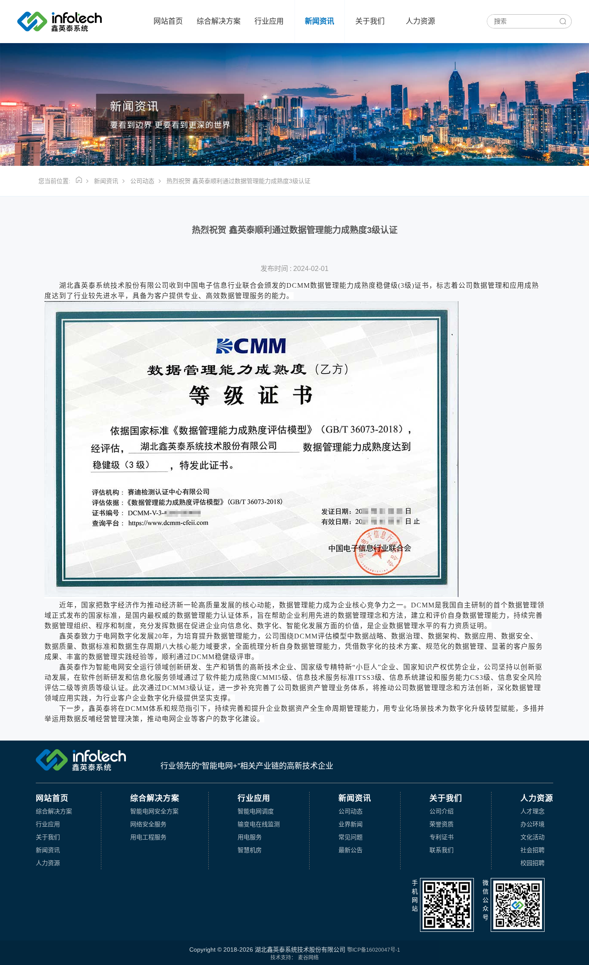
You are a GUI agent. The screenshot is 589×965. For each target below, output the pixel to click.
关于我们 (370, 21)
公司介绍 (441, 811)
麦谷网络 (308, 958)
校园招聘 (532, 862)
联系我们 (441, 850)
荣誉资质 (441, 824)
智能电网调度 (256, 811)
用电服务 (250, 837)
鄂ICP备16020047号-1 (373, 950)
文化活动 (532, 837)
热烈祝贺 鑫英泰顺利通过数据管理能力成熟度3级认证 (238, 180)
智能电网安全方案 (154, 811)
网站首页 (168, 21)
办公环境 (532, 824)
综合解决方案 (219, 21)
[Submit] (562, 22)
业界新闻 (350, 824)
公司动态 (142, 180)
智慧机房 (250, 850)
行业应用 (269, 21)
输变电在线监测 (259, 824)
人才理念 (532, 811)
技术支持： (283, 958)
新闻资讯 (319, 21)
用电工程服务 (148, 837)
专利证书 (441, 837)
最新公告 (350, 850)
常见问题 (350, 837)
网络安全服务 (148, 824)
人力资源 (420, 21)
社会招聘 (532, 850)
